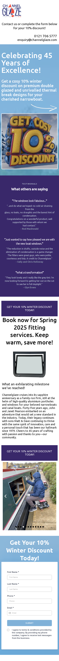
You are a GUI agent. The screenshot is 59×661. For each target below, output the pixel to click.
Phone (11, 596)
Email (10, 608)
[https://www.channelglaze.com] (29, 11)
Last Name (13, 584)
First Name (13, 572)
